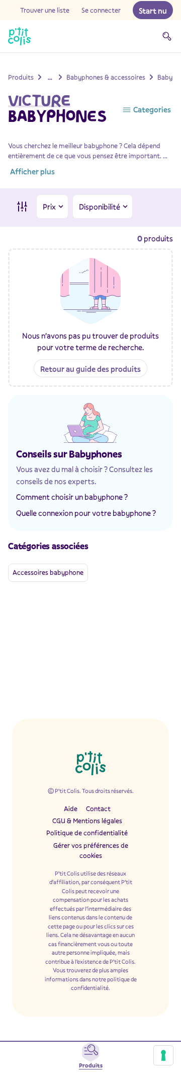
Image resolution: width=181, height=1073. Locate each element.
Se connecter (101, 10)
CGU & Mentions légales (87, 820)
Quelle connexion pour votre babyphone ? (86, 513)
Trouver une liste (44, 10)
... (50, 77)
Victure (39, 100)
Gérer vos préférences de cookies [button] (90, 850)
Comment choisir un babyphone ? (72, 497)
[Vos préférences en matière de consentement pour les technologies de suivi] (163, 1055)
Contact (98, 808)
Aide (70, 808)
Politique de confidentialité (87, 832)
